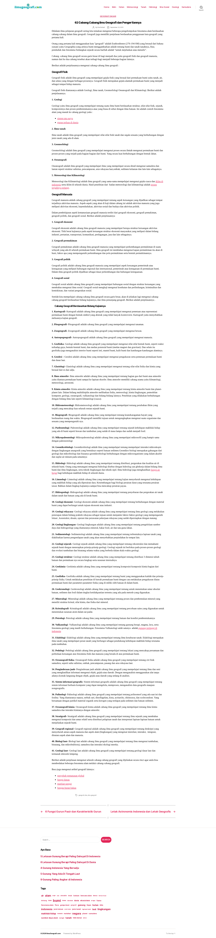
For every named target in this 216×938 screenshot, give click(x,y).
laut (94, 909)
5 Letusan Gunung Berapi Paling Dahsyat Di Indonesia (70, 856)
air (42, 895)
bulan (50, 900)
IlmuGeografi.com (54, 933)
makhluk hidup (48, 913)
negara (76, 913)
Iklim (114, 7)
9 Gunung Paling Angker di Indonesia (61, 879)
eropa (93, 900)
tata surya (77, 918)
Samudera (186, 7)
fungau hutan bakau (66, 787)
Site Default (101, 27)
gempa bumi (64, 905)
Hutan (121, 7)
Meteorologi (132, 7)
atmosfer (63, 895)
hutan (95, 905)
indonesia (47, 909)
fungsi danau (63, 779)
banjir (70, 895)
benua (95, 895)
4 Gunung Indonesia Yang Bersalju (59, 868)
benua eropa (102, 895)
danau (64, 900)
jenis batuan (58, 909)
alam (48, 895)
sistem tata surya (65, 118)
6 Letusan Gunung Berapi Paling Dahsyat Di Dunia (68, 862)
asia (58, 895)
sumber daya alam (49, 918)
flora (57, 905)
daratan (70, 900)
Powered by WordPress (72, 933)
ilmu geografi (92, 795)
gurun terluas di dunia (67, 122)
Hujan (89, 905)
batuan (76, 896)
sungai (61, 918)
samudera (93, 913)
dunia (76, 900)
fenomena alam (47, 905)
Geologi (175, 7)
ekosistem (85, 900)
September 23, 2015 (116, 27)
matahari (67, 914)
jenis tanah (76, 909)
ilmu (86, 795)
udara (85, 918)
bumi (57, 901)
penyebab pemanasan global (70, 775)
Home (106, 7)
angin (54, 895)
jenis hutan (67, 909)
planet (84, 913)
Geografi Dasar (108, 16)
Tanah (143, 7)
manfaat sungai (64, 783)
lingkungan (104, 909)
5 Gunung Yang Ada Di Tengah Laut (60, 873)
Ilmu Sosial (164, 7)
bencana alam (86, 896)
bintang (44, 900)
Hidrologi (153, 7)
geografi (81, 795)
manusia (59, 913)
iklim (101, 905)
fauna (99, 900)
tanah (68, 917)
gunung (81, 905)
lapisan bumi (86, 909)
